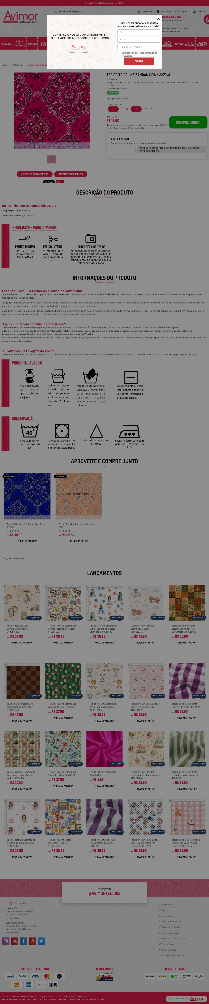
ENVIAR (139, 61)
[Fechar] (158, 19)
